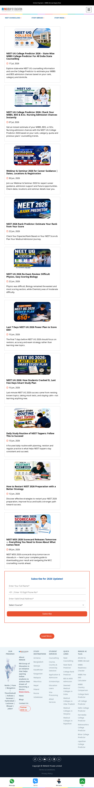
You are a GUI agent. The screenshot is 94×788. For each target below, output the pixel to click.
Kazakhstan (38, 670)
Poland (36, 689)
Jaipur (10, 708)
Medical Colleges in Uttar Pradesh (69, 701)
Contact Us (23, 703)
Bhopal (9, 706)
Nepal (36, 685)
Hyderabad (9, 701)
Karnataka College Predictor (82, 718)
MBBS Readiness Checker (82, 668)
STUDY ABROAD (37, 18)
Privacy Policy (47, 773)
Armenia (37, 658)
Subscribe (47, 613)
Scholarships (54, 681)
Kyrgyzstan (38, 673)
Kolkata (10, 695)
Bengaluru (11, 688)
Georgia (37, 666)
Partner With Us (23, 708)
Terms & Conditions (47, 770)
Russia (36, 693)
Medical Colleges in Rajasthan (67, 721)
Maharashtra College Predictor (83, 727)
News (21, 695)
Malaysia (37, 677)
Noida (7, 685)
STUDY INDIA (59, 18)
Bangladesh (38, 662)
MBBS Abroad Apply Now (53, 3)
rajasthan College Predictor (82, 744)
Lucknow (9, 703)
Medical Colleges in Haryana (67, 711)
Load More (47, 636)
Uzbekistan (38, 697)
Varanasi (9, 698)
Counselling (54, 658)
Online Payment (38, 3)
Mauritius (37, 681)
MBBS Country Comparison (83, 687)
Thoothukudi (10, 693)
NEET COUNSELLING (12, 18)
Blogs (21, 699)
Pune (14, 685)
